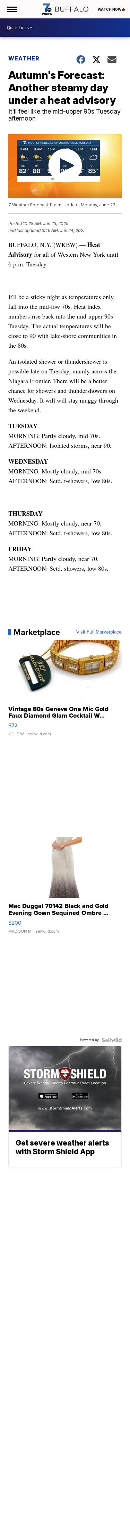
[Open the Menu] (11, 9)
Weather (24, 58)
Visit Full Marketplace (99, 632)
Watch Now (110, 9)
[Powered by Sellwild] (112, 1040)
